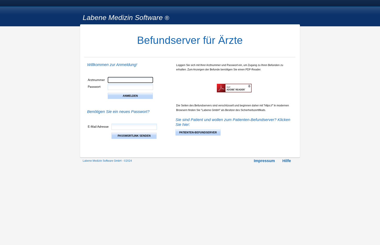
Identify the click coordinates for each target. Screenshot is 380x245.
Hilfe (286, 161)
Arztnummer (96, 80)
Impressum (264, 161)
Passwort (94, 86)
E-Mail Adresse (98, 126)
